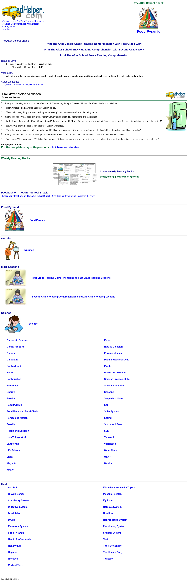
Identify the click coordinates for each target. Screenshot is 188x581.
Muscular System (112, 494)
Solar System (111, 411)
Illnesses (13, 558)
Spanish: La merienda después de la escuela (24, 84)
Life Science (13, 450)
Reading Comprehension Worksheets (20, 24)
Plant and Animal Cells (116, 359)
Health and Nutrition (18, 431)
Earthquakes (14, 379)
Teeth (106, 539)
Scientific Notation (114, 385)
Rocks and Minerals (115, 372)
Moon (107, 340)
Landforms (13, 444)
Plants (107, 366)
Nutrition (6, 29)
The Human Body (113, 552)
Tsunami (109, 437)
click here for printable (65, 147)
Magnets (11, 463)
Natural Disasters (113, 346)
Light (9, 457)
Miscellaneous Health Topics (119, 487)
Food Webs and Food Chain (22, 411)
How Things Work (17, 437)
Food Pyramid (8, 26)
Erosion (11, 398)
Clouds (11, 353)
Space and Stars (113, 424)
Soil (106, 405)
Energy (11, 392)
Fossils (11, 424)
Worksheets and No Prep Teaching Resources (23, 21)
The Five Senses (112, 546)
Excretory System (18, 526)
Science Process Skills (117, 379)
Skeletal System (112, 533)
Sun (106, 431)
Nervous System (112, 507)
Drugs (11, 520)
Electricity (12, 385)
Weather (108, 463)
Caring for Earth (16, 346)
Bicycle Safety (16, 494)
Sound (108, 418)
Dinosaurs (12, 359)
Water (107, 457)
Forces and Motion (17, 418)
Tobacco (108, 558)
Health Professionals (19, 539)
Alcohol (12, 487)
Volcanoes (110, 444)
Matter (10, 469)
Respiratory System (114, 526)
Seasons (109, 392)
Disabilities (14, 513)
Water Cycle (110, 450)
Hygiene (12, 552)
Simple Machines (113, 398)
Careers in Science (17, 340)
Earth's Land (14, 366)
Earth (10, 372)
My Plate (108, 500)
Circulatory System (18, 500)
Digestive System (17, 507)
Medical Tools (15, 565)
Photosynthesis (113, 353)
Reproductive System (115, 520)
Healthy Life (14, 546)
